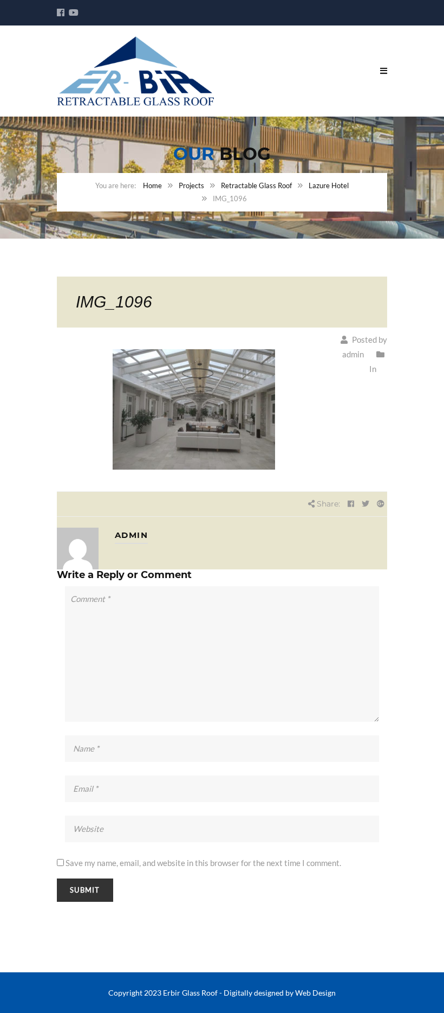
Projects (191, 185)
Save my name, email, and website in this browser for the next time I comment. (203, 863)
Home (152, 185)
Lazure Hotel (329, 185)
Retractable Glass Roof (256, 185)
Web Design (315, 992)
